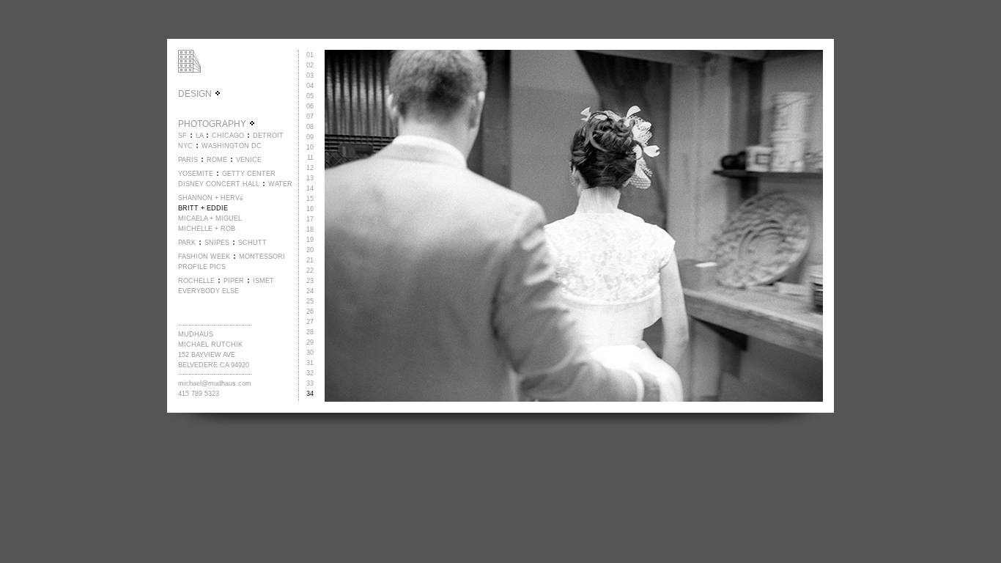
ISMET (263, 280)
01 (310, 55)
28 (310, 332)
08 (310, 126)
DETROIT (268, 135)
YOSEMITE (195, 173)
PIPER (234, 280)
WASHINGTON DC (232, 146)
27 (310, 321)
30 (310, 352)
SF (182, 135)
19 (310, 239)
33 (310, 383)
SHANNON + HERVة (210, 198)
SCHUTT (252, 242)
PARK (187, 242)
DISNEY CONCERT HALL (218, 184)
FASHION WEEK (204, 256)
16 (310, 209)
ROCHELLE (196, 280)
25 (310, 301)
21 (310, 260)
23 (310, 280)
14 (310, 188)
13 (310, 178)
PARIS (188, 159)
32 (310, 373)
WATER (280, 184)
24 (310, 291)
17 (310, 219)
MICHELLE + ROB (206, 228)
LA (199, 135)
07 (310, 116)
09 (310, 137)
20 (310, 250)
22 (310, 270)
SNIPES (216, 242)
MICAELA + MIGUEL (210, 218)
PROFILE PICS (202, 267)
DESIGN (196, 94)
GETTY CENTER (249, 173)
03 (310, 75)
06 (310, 106)
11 (310, 157)
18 (310, 229)
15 (310, 198)
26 (310, 311)
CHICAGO (228, 135)
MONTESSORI (262, 256)
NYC (185, 146)
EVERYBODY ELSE (208, 291)
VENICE (249, 159)
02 (310, 65)
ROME (217, 159)
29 (310, 342)
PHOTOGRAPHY (213, 124)
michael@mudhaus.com (214, 383)
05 (310, 96)
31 (310, 363)
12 (310, 168)
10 (310, 147)
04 (310, 85)
